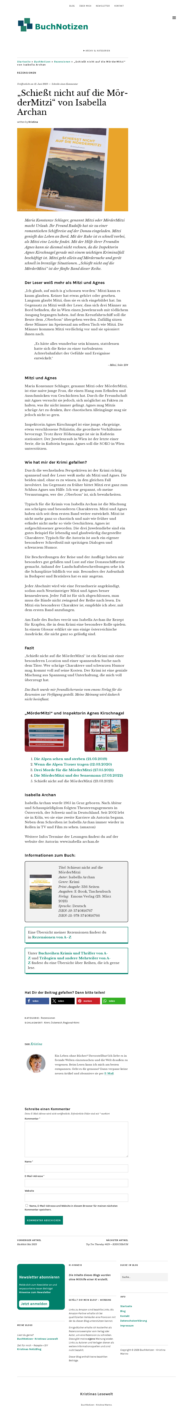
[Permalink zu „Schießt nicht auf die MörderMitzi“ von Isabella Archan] (72, 210)
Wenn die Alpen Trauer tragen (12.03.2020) (73, 764)
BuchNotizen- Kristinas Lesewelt (37, 1338)
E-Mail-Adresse (34, 1176)
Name (29, 1161)
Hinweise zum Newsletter (35, 1292)
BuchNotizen (42, 61)
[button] (37, 1001)
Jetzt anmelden (34, 1304)
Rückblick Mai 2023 (29, 1242)
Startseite (24, 61)
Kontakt (119, 6)
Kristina (33, 122)
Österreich (56, 1022)
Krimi (47, 1022)
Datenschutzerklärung (133, 1320)
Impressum (127, 1325)
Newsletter (103, 6)
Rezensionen (62, 61)
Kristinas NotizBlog (29, 1349)
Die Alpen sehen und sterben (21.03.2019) (70, 759)
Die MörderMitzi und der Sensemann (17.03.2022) (78, 776)
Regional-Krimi (71, 1022)
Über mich (85, 6)
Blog (72, 6)
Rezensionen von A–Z (51, 937)
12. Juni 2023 (41, 84)
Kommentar (32, 1118)
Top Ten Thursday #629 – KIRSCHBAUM (107, 1242)
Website (29, 1190)
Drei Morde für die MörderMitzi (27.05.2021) (74, 770)
